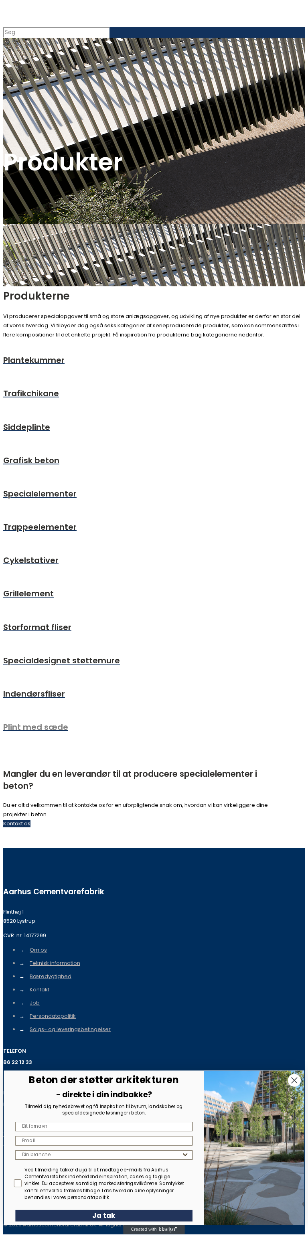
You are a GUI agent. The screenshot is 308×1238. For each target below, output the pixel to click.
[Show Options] (185, 1155)
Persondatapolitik (53, 1016)
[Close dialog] (294, 1080)
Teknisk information (55, 963)
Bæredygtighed (50, 976)
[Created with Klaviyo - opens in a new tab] (154, 1229)
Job (35, 1003)
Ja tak (104, 1215)
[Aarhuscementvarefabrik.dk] (4, 15)
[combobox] (101, 1155)
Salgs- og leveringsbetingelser (70, 1029)
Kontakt (39, 989)
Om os (38, 950)
